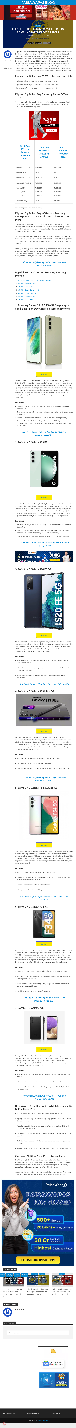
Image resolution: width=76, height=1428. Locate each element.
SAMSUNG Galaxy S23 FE (26, 283)
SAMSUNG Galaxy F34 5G (26, 297)
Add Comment (7, 68)
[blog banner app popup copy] (44, 125)
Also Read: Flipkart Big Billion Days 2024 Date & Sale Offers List (44, 898)
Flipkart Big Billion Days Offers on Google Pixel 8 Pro (38, 1279)
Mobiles (38, 26)
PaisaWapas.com (43, 1421)
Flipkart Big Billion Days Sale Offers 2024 (49, 684)
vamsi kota (7, 60)
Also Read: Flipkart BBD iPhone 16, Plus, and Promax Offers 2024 (44, 1097)
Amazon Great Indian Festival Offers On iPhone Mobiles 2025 (13, 1280)
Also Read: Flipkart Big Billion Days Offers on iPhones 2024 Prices (44, 779)
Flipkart (34, 1274)
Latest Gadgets (9, 1275)
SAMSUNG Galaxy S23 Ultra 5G (28, 290)
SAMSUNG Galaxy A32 (25, 300)
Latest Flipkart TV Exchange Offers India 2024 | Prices (49, 544)
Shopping (24, 1274)
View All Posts (67, 1304)
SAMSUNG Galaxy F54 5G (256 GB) (29, 293)
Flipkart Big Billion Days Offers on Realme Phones (49, 264)
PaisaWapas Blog (38, 2)
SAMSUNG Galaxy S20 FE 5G (27, 287)
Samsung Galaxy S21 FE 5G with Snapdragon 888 (34, 280)
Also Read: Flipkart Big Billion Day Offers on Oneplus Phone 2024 (44, 999)
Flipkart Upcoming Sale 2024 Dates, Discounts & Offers (49, 434)
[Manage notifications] (4, 1423)
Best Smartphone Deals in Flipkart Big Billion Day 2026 (62, 1279)
